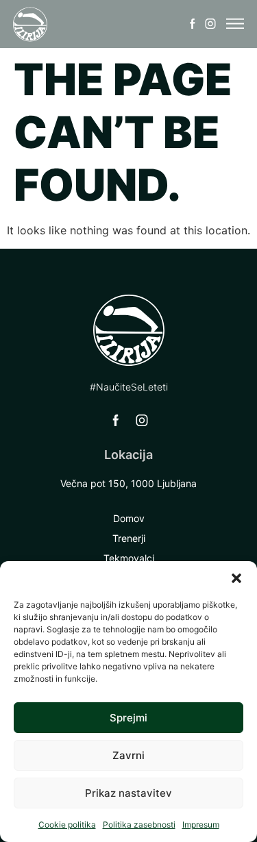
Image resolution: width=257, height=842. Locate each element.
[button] (236, 578)
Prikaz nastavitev (128, 793)
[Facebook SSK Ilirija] (192, 23)
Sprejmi (128, 717)
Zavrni (128, 755)
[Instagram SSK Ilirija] (210, 23)
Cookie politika (67, 824)
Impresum (200, 824)
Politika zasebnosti (139, 824)
